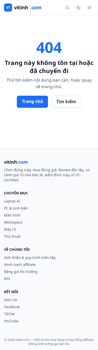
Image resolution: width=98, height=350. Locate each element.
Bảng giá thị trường (20, 271)
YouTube (11, 321)
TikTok (9, 313)
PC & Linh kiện (16, 208)
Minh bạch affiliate (20, 264)
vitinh (23, 7)
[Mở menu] (89, 7)
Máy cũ (10, 229)
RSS (7, 278)
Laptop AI (12, 201)
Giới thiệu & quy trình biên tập (30, 257)
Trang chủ (32, 101)
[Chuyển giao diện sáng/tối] (78, 7)
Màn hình (12, 215)
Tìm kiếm (66, 101)
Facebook (12, 306)
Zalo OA (10, 299)
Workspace (13, 222)
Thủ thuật (12, 236)
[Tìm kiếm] (67, 7)
